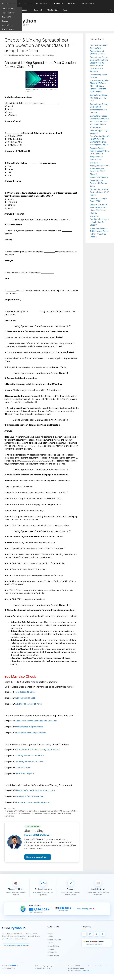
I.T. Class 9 (40, 3)
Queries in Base (23, 767)
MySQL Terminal (87, 3)
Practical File (6, 17)
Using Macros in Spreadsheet (29, 727)
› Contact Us (52, 952)
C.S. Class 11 (7, 3)
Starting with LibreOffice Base (29, 755)
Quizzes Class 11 (8, 29)
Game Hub (38, 10)
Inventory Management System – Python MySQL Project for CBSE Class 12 (99, 168)
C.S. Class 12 (24, 3)
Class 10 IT (11, 808)
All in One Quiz (52, 10)
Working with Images (25, 698)
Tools (65, 10)
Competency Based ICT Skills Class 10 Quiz (98, 98)
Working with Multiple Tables (29, 761)
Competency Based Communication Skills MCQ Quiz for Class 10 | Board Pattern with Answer (99, 121)
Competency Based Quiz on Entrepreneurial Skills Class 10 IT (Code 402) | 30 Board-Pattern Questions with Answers (99, 83)
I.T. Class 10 (56, 3)
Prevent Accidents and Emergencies (33, 802)
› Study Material (53, 946)
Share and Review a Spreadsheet (30, 732)
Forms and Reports (25, 773)
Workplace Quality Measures (29, 796)
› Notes (50, 936)
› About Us (51, 949)
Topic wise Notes (8, 13)
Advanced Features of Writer (28, 704)
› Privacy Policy (53, 956)
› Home (50, 933)
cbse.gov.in (85, 970)
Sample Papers (7, 25)
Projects (5, 21)
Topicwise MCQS (8, 9)
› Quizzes (50, 943)
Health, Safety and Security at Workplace (35, 790)
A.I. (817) (71, 3)
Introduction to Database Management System (37, 749)
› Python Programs (54, 940)
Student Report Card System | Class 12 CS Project (99, 192)
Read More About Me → (37, 857)
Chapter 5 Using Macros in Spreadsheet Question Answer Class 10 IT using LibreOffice (42, 811)
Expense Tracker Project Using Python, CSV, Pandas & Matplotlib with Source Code (99, 153)
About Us (23, 10)
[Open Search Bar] (110, 10)
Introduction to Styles (25, 692)
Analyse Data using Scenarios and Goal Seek (36, 721)
